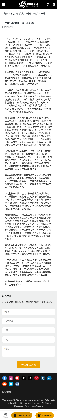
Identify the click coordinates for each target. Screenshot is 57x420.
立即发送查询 (28, 365)
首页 (6, 13)
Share (5, 417)
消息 (12, 13)
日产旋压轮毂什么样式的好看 (31, 13)
